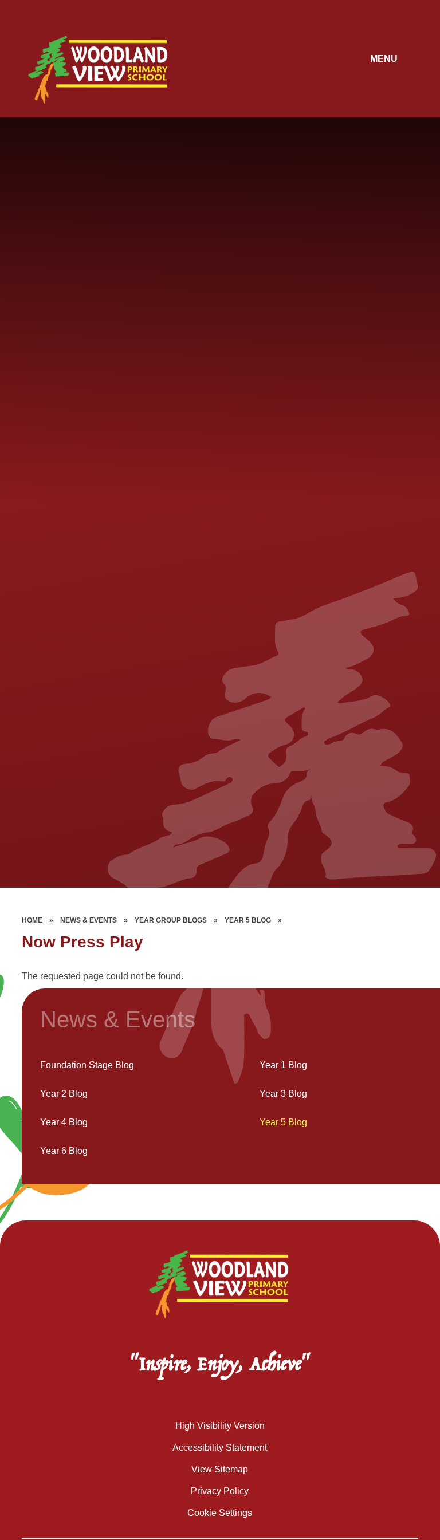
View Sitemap (219, 1469)
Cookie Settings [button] (219, 1513)
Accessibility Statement (219, 1447)
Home (32, 920)
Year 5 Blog (248, 920)
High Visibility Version (220, 1426)
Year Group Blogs (171, 920)
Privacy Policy (220, 1491)
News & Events (88, 920)
